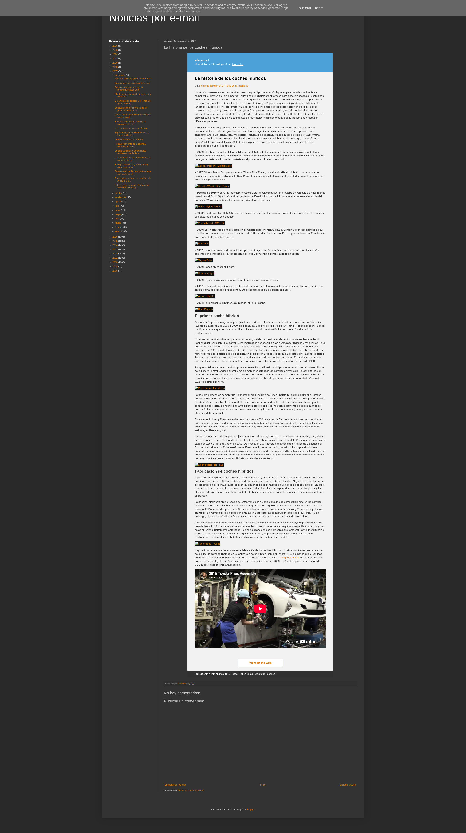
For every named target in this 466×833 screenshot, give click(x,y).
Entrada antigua (348, 785)
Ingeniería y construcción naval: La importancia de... (132, 134)
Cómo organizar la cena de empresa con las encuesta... (133, 172)
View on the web (260, 662)
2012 (115, 253)
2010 (115, 262)
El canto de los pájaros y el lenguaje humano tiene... (133, 102)
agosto (118, 201)
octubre (119, 193)
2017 (115, 71)
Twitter (257, 674)
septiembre (121, 197)
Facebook (271, 674)
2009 (115, 266)
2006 (115, 271)
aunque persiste (289, 557)
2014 (115, 245)
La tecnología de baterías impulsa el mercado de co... (133, 159)
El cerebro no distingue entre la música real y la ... (130, 122)
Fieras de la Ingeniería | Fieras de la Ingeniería (223, 85)
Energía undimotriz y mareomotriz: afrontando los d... (132, 165)
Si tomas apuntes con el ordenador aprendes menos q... (132, 186)
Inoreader (237, 64)
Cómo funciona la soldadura (129, 139)
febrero (119, 227)
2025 (115, 50)
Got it (319, 8)
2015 (115, 241)
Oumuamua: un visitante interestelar (132, 83)
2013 (115, 249)
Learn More (304, 8)
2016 (115, 237)
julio (117, 206)
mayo (118, 214)
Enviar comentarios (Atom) (191, 790)
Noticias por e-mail (154, 17)
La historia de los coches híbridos (230, 78)
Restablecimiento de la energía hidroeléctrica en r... (130, 145)
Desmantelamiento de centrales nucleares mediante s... (130, 152)
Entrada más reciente (175, 785)
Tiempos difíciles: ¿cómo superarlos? (133, 78)
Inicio (263, 785)
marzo (118, 223)
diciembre (120, 75)
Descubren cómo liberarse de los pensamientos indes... (131, 109)
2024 (115, 54)
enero (118, 231)
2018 (115, 67)
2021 (115, 58)
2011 (115, 258)
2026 (115, 46)
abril (117, 218)
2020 (115, 63)
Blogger (251, 809)
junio (118, 210)
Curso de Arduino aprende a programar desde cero (129, 88)
